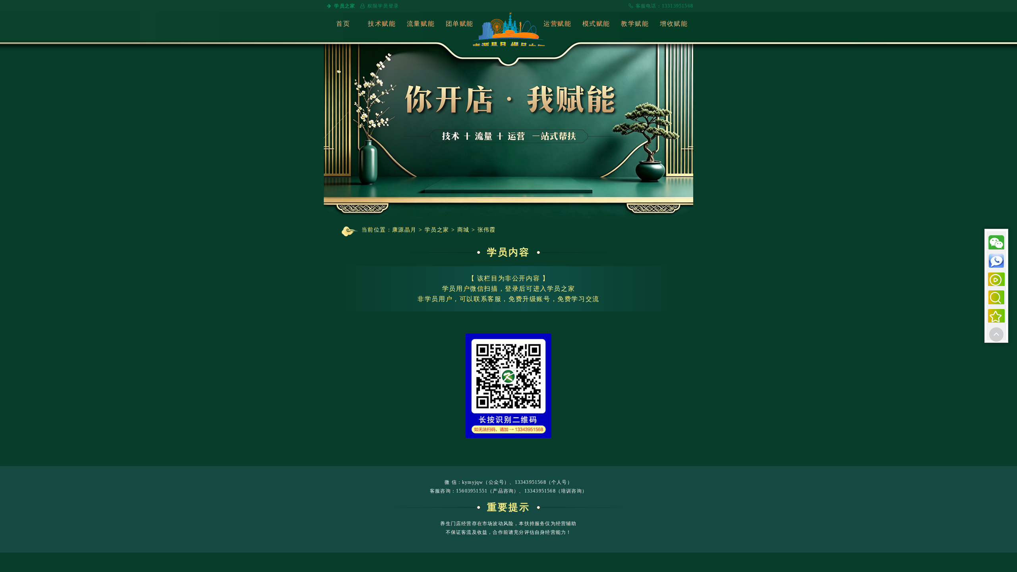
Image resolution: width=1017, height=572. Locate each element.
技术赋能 (382, 23)
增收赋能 (674, 23)
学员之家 (344, 6)
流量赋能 (421, 23)
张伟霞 (487, 230)
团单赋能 (460, 23)
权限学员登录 (383, 6)
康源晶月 (404, 230)
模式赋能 (596, 23)
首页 (343, 23)
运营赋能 (557, 23)
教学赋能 (635, 23)
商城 (463, 230)
